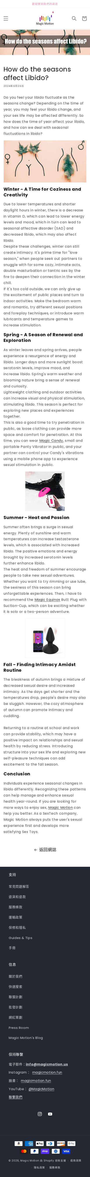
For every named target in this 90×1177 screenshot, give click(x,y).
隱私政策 (39, 1167)
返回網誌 (48, 850)
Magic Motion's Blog (26, 1038)
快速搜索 (15, 987)
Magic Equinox (47, 599)
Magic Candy (51, 440)
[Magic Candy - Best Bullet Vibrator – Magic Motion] (45, 491)
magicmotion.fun (47, 1072)
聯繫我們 (15, 1097)
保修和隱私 (17, 927)
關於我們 (15, 976)
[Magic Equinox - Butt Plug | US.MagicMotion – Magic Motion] (45, 638)
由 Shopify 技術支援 (53, 1160)
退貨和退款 (17, 897)
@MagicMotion (41, 1089)
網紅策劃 (15, 1017)
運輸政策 (15, 917)
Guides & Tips (20, 938)
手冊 (12, 948)
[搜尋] (74, 19)
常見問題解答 (19, 886)
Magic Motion (60, 807)
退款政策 (75, 1160)
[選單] (6, 19)
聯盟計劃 (15, 997)
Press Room (19, 1028)
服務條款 (15, 907)
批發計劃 (15, 1007)
